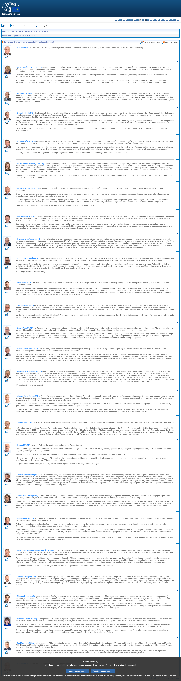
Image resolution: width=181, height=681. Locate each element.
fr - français (137, 20)
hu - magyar (154, 20)
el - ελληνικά (132, 20)
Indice (6, 26)
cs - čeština (121, 20)
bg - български (116, 20)
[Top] (177, 62)
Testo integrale (42, 26)
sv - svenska (178, 20)
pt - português (164, 20)
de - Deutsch (127, 20)
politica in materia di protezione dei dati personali (101, 676)
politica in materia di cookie (141, 676)
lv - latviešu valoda (148, 20)
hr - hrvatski (143, 20)
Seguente (27, 26)
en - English (135, 20)
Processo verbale (171, 42)
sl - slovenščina (172, 20)
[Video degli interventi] (7, 58)
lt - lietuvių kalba (151, 20)
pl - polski (162, 20)
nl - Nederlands (159, 20)
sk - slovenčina (170, 20)
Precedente (17, 26)
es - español (119, 20)
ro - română (167, 20)
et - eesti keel (129, 20)
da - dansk (124, 20)
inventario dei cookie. (170, 676)
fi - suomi (175, 20)
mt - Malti (156, 20)
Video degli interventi (152, 42)
